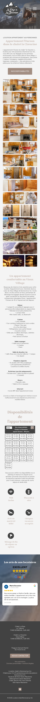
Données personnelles (14, 663)
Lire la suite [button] (7, 602)
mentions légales (28, 663)
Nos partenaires (20, 662)
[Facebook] (20, 689)
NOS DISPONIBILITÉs (20, 71)
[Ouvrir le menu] (35, 8)
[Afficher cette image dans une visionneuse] (20, 85)
